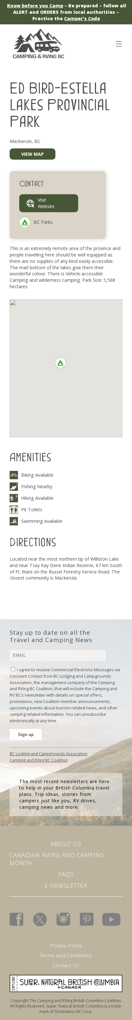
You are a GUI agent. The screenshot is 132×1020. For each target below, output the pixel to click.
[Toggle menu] (118, 42)
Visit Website (46, 203)
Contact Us (66, 965)
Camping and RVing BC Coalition (39, 760)
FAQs (66, 874)
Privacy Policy (66, 945)
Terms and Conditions (66, 955)
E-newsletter (66, 885)
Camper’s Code (82, 18)
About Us (66, 844)
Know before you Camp (35, 6)
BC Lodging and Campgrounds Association (48, 753)
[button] (60, 363)
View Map (32, 154)
